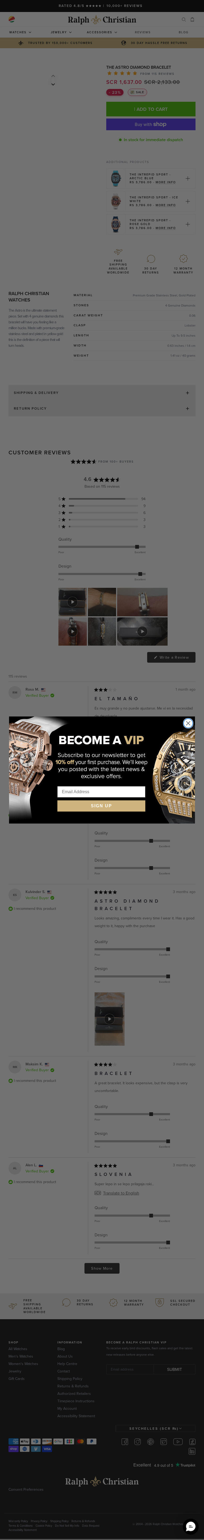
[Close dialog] (188, 723)
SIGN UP (101, 806)
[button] (191, 1527)
